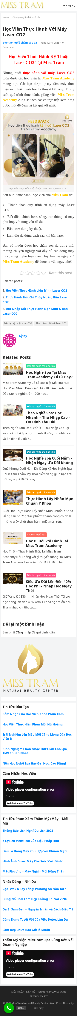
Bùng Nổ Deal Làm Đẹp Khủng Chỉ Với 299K (35, 899)
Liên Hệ (30, 991)
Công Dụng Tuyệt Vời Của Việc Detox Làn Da (35, 919)
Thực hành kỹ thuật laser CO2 (51, 323)
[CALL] (9, 1008)
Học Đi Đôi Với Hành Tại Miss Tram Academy (47, 543)
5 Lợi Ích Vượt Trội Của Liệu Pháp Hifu (31, 841)
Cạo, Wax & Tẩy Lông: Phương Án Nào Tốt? (34, 889)
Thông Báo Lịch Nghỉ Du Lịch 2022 (28, 831)
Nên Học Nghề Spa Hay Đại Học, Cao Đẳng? (34, 763)
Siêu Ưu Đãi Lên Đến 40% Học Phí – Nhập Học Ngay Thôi (49, 586)
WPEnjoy (39, 1008)
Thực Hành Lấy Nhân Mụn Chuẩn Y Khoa (49, 501)
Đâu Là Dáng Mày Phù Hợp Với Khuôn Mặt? (35, 851)
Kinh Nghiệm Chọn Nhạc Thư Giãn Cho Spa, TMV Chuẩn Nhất (35, 751)
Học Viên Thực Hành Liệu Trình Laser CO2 (36, 290)
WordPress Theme (60, 1003)
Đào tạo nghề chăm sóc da (26, 17)
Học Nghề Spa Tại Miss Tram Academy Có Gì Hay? (49, 374)
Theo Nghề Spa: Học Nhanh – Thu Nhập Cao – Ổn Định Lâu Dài (48, 417)
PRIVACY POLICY (39, 996)
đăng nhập (23, 632)
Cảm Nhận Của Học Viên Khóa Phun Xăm (33, 714)
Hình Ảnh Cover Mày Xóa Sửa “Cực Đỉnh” (33, 861)
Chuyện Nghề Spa (36, 534)
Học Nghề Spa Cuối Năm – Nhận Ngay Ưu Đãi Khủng (49, 460)
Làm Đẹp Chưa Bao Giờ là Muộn (26, 930)
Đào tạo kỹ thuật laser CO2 (18, 323)
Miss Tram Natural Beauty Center (30, 1003)
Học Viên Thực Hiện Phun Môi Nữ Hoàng (33, 724)
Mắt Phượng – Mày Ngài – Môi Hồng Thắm (34, 871)
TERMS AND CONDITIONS (52, 991)
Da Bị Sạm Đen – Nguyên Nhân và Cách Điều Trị (38, 909)
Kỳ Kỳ (23, 336)
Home (6, 17)
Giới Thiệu (17, 991)
